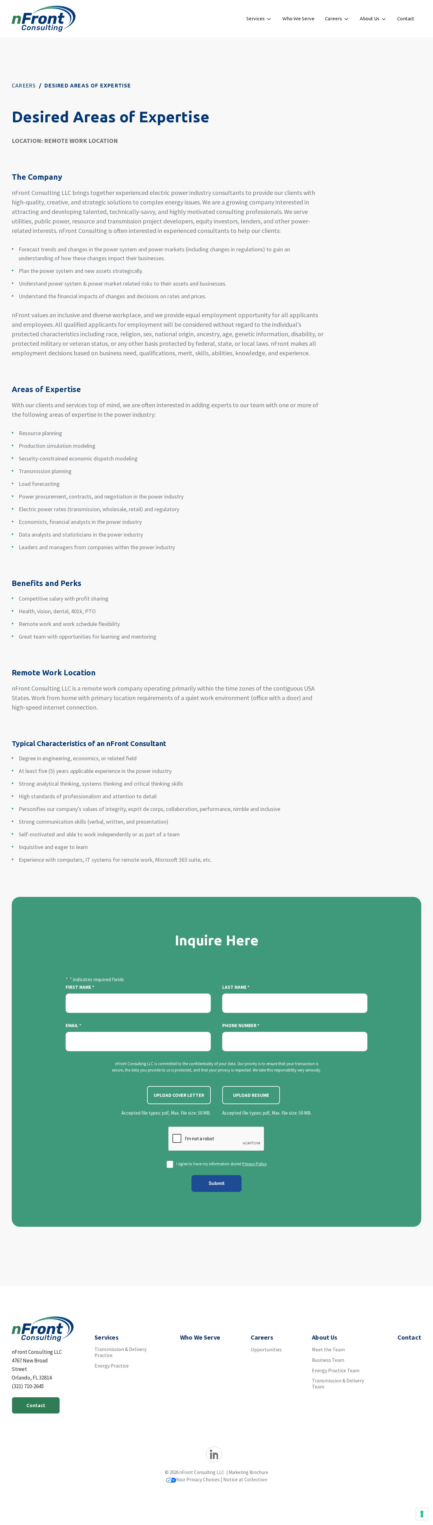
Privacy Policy (254, 1164)
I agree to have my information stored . (222, 1164)
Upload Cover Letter (179, 1095)
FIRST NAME (80, 987)
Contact (405, 18)
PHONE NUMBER (240, 1025)
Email (73, 1025)
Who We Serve (298, 18)
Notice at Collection (245, 1479)
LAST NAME (235, 987)
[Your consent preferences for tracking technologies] (422, 1514)
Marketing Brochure (248, 1472)
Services (255, 18)
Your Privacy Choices (198, 1479)
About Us (369, 18)
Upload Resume (251, 1095)
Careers (333, 18)
